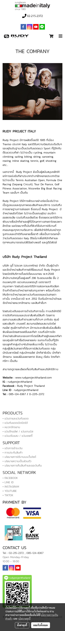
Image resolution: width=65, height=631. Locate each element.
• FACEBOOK (10, 478)
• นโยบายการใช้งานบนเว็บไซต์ (19, 457)
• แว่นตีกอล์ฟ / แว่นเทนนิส (18, 431)
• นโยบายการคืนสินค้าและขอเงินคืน (22, 465)
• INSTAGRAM (11, 486)
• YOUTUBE (10, 491)
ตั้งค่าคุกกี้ (22, 625)
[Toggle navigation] (60, 36)
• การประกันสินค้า (13, 452)
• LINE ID (8, 482)
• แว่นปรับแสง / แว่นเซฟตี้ (17, 436)
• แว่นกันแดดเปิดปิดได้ (15, 423)
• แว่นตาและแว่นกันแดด (16, 418)
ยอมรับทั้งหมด (40, 625)
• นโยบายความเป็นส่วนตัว (17, 461)
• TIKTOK (8, 495)
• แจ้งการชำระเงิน (13, 448)
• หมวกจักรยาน (11, 427)
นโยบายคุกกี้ (24, 618)
